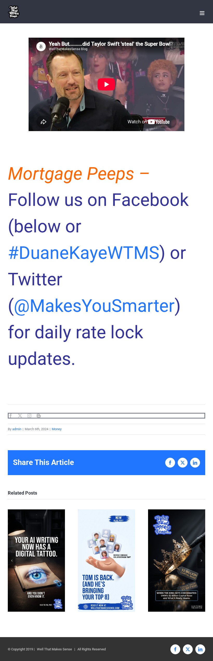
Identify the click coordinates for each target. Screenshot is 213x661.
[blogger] (39, 416)
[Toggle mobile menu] (202, 13)
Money (57, 429)
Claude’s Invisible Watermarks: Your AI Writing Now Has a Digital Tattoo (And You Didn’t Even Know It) (36, 560)
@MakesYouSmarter (94, 305)
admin (16, 429)
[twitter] (20, 416)
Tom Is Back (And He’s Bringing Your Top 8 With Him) (106, 560)
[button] (12, 560)
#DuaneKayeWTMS (83, 252)
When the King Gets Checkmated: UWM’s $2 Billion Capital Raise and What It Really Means (176, 560)
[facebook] (11, 416)
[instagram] (29, 416)
